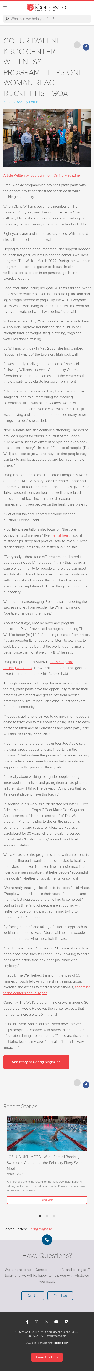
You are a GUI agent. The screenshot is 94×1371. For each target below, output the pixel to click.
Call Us (32, 1295)
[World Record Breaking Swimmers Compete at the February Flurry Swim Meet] (47, 1133)
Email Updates (47, 1357)
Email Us (60, 1295)
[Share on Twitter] (77, 44)
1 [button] (40, 1216)
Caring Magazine (40, 1229)
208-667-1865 (36, 1335)
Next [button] (15, 1163)
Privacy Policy (61, 1343)
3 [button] (54, 1216)
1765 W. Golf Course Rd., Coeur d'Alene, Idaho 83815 (46, 1332)
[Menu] (5, 7)
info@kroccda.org (56, 1335)
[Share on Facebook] (86, 47)
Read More (47, 1199)
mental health (60, 535)
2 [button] (47, 1216)
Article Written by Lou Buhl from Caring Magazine (41, 175)
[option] (47, 1160)
